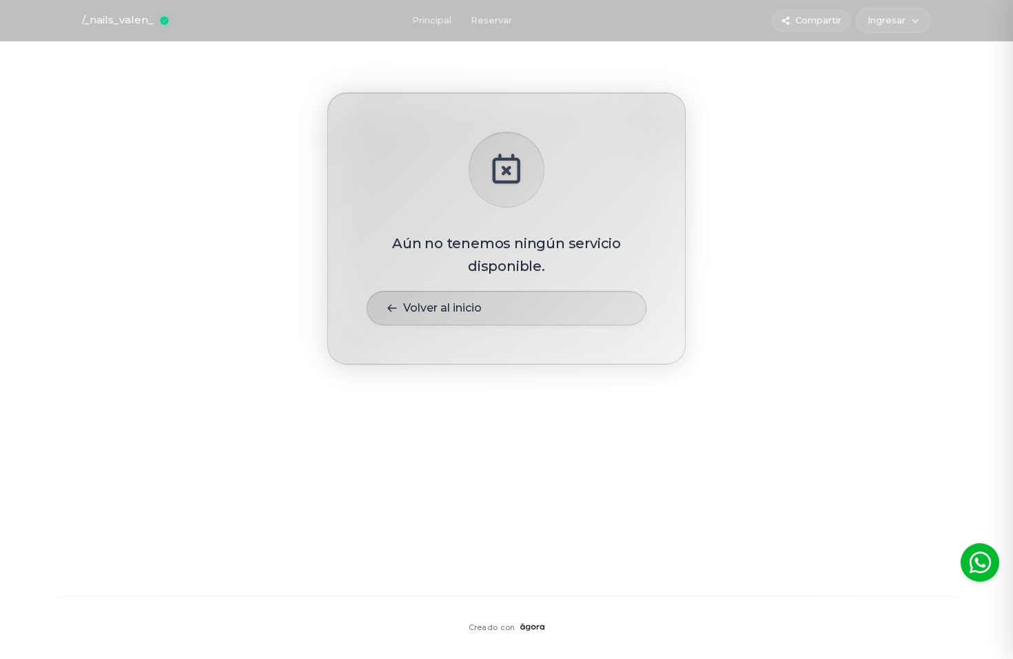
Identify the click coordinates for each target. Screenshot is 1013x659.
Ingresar (886, 20)
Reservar (491, 20)
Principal (431, 20)
